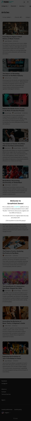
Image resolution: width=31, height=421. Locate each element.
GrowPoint (17, 207)
